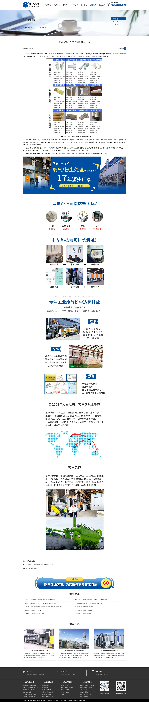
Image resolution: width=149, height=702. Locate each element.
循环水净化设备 (84, 696)
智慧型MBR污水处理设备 (86, 687)
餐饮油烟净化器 (27, 692)
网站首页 (48, 5)
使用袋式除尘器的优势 (30, 568)
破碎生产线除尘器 (46, 690)
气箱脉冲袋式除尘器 (47, 696)
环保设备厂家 (39, 154)
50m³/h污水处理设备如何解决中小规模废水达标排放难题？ (91, 600)
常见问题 (115, 22)
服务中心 (84, 5)
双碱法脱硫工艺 (65, 690)
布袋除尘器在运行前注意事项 (83, 613)
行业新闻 (115, 19)
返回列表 (120, 48)
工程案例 (66, 5)
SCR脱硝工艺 (64, 685)
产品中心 (57, 5)
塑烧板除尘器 (45, 685)
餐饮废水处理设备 (85, 692)
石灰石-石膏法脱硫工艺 (67, 687)
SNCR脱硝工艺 (65, 692)
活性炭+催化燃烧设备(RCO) (30, 685)
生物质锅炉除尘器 (46, 694)
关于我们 (75, 5)
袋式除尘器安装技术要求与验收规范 (34, 613)
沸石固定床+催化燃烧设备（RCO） (31, 687)
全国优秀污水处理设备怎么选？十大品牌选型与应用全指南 (40, 603)
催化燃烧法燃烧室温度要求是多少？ (34, 610)
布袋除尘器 (103, 54)
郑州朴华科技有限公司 (73, 700)
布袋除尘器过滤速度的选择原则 (83, 610)
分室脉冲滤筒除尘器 (47, 692)
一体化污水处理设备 (85, 690)
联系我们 (102, 5)
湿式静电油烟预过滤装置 (29, 694)
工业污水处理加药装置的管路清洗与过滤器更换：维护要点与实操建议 (43, 607)
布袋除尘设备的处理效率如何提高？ (85, 607)
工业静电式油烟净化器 (29, 696)
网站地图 (82, 700)
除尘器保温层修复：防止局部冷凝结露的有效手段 (88, 603)
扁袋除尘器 (45, 687)
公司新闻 (115, 24)
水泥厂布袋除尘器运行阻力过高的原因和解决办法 (38, 565)
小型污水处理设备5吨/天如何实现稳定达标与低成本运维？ (40, 600)
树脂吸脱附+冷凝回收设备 (30, 690)
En (109, 5)
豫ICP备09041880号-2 (54, 700)
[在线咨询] (74, 583)
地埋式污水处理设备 (85, 694)
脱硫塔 (62, 694)
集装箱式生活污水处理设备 (87, 685)
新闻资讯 (93, 5)
